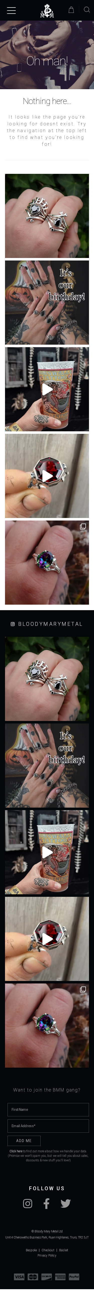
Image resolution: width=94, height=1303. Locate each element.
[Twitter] (65, 1206)
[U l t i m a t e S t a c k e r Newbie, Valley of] (47, 216)
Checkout (48, 1250)
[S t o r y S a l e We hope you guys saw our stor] (47, 562)
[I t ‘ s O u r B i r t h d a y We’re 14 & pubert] (47, 302)
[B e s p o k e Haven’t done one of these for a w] (47, 476)
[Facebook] (46, 1206)
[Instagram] (27, 1206)
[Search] (87, 10)
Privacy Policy (47, 1255)
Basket (63, 1250)
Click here (16, 1151)
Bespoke (31, 1250)
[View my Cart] (72, 9)
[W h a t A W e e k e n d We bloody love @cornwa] (47, 389)
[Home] (47, 11)
